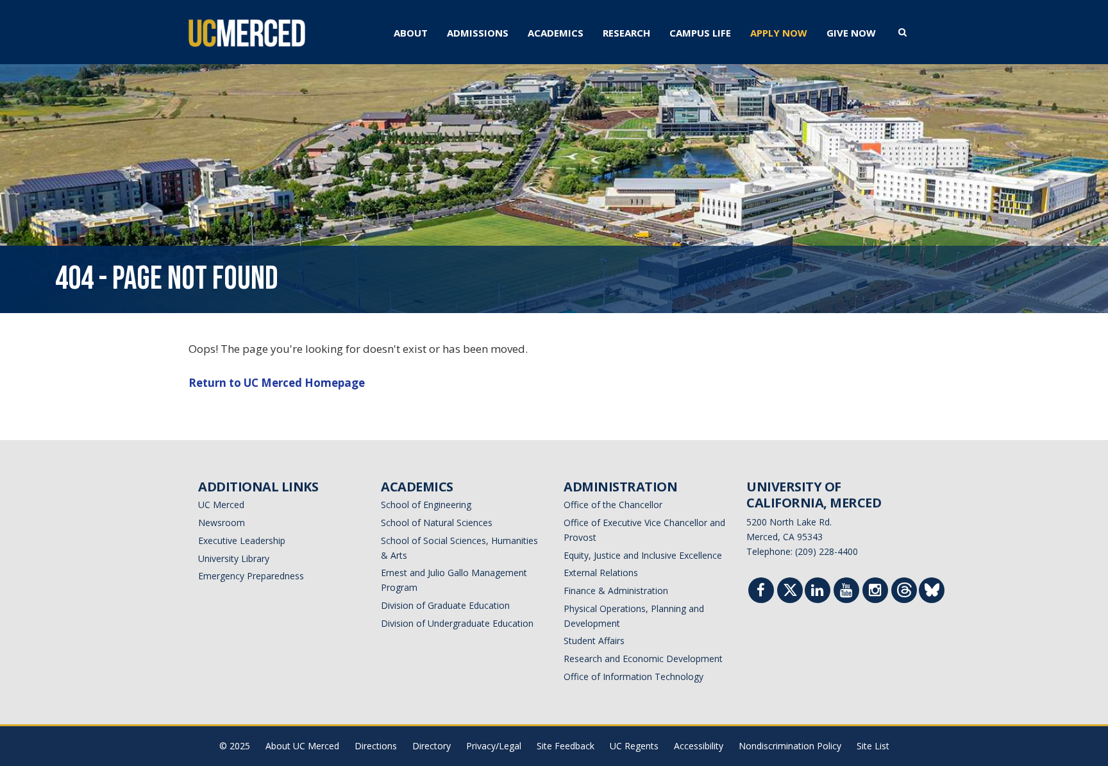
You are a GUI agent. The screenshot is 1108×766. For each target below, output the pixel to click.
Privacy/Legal (493, 746)
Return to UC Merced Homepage (277, 382)
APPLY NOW (778, 32)
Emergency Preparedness (251, 576)
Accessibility (698, 746)
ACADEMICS (555, 32)
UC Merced (221, 504)
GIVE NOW (851, 32)
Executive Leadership (241, 540)
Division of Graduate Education (445, 605)
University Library (233, 558)
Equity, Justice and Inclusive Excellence (643, 555)
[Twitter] (790, 593)
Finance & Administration (616, 590)
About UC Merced (302, 746)
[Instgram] (875, 592)
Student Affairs (594, 640)
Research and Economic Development (643, 658)
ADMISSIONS (477, 32)
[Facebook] (761, 592)
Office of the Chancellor (613, 504)
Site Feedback (565, 746)
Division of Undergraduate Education (457, 623)
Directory (431, 746)
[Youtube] (846, 592)
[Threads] (904, 593)
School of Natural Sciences (436, 522)
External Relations (601, 572)
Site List (873, 746)
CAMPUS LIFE (700, 32)
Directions (376, 746)
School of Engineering (426, 504)
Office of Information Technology (633, 676)
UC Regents (634, 746)
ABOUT (411, 32)
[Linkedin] (817, 592)
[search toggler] (902, 31)
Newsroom (221, 522)
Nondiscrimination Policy (790, 746)
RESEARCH (626, 32)
